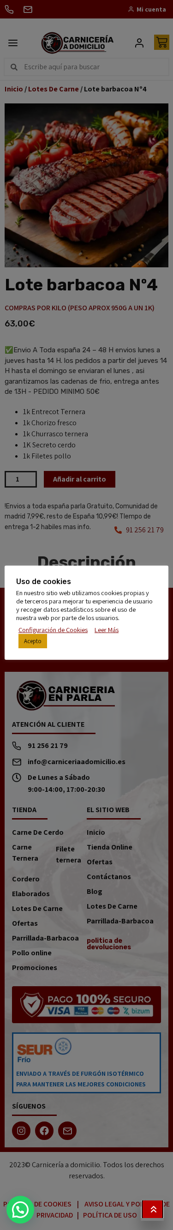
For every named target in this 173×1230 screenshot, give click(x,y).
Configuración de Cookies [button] (53, 630)
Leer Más (107, 630)
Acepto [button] (33, 641)
